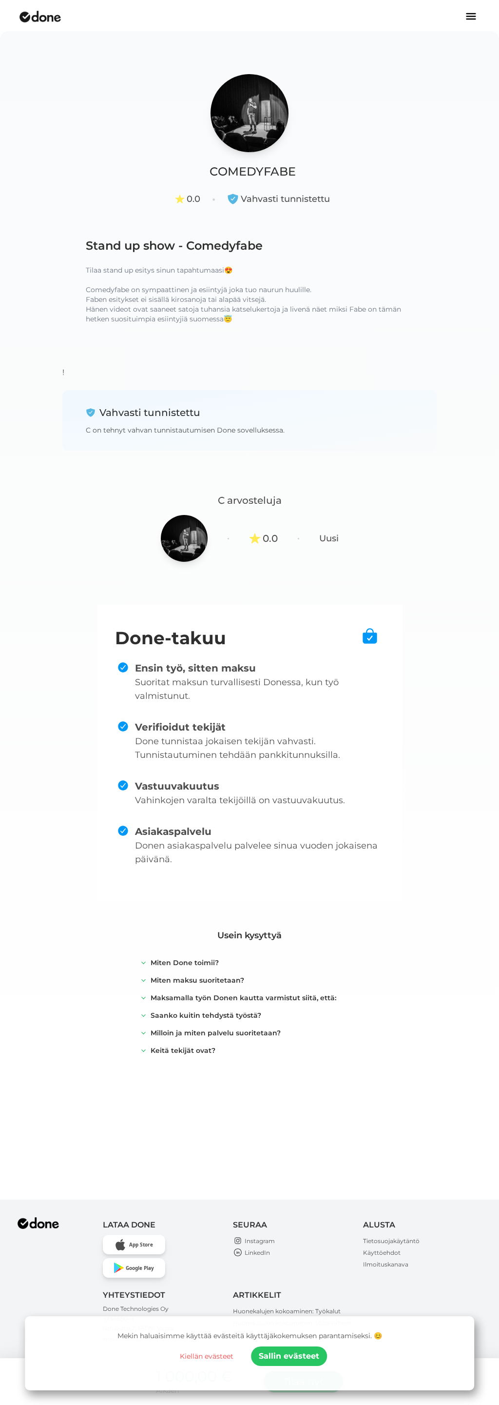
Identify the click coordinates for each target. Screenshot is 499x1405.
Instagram (260, 1241)
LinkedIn (257, 1252)
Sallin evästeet (289, 1356)
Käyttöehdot (382, 1252)
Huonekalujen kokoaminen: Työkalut (287, 1311)
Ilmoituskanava (385, 1264)
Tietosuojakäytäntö (391, 1241)
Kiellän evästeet (206, 1356)
